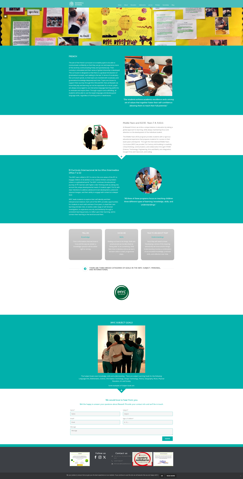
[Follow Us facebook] (95, 457)
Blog (173, 5)
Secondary (166, 5)
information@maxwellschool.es (122, 464)
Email (72, 418)
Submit (167, 439)
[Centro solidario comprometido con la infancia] (142, 459)
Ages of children (128, 418)
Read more (171, 476)
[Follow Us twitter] (104, 457)
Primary (157, 5)
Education (133, 5)
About (126, 5)
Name (72, 410)
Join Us (150, 5)
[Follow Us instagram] (99, 457)
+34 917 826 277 (118, 461)
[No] (241, 476)
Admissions (142, 5)
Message (73, 427)
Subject (125, 410)
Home (119, 5)
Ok (162, 476)
